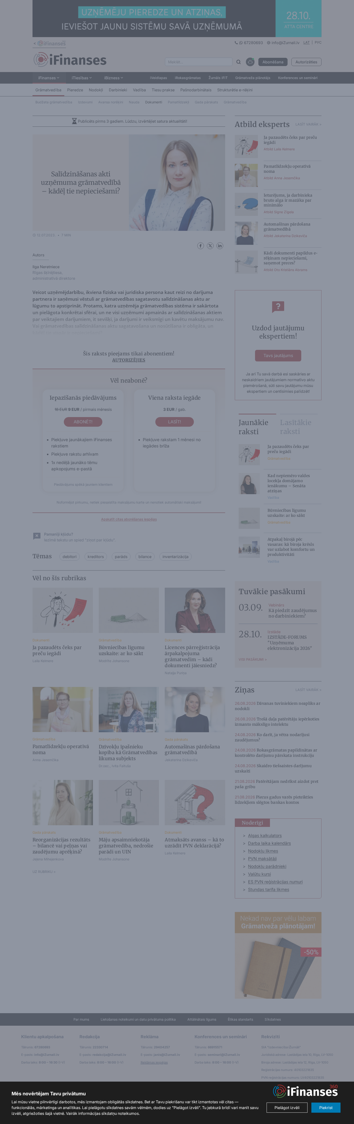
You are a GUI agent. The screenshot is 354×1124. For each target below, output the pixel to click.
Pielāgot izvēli (287, 1107)
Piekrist (326, 1107)
